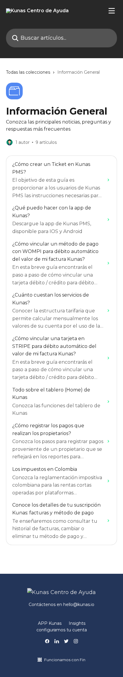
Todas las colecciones (28, 72)
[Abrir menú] (111, 10)
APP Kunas (49, 623)
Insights (77, 623)
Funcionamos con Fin (64, 659)
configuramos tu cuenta (61, 630)
